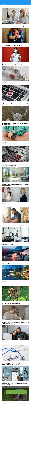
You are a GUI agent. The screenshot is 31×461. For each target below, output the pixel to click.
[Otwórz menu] (28, 1)
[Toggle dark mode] (27, 1)
